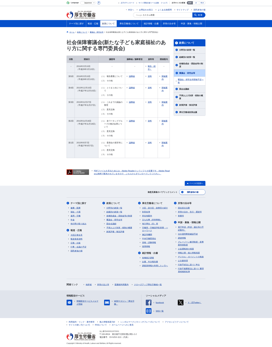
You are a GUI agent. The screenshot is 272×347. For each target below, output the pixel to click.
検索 (200, 15)
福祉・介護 (75, 212)
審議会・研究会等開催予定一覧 (191, 81)
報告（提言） (152, 67)
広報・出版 (75, 243)
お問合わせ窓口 (146, 10)
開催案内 (165, 77)
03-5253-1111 (115, 337)
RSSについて (101, 325)
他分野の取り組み (78, 224)
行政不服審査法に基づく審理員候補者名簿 (191, 270)
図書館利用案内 (121, 284)
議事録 (132, 76)
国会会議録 (184, 89)
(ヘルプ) (164, 3)
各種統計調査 (148, 258)
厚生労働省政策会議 (188, 112)
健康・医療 (75, 208)
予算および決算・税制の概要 (191, 97)
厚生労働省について (152, 203)
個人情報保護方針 (107, 322)
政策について (186, 42)
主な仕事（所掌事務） (152, 220)
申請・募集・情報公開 (189, 222)
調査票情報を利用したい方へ (155, 266)
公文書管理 (183, 261)
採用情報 (146, 246)
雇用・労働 (75, 216)
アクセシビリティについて (177, 322)
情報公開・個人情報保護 (189, 253)
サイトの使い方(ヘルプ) (79, 325)
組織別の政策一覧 (187, 57)
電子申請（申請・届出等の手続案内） (191, 228)
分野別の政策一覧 (187, 50)
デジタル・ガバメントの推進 (191, 257)
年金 (73, 220)
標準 (190, 3)
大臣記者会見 (76, 235)
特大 (202, 3)
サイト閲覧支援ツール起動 (149, 3)
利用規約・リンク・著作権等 (81, 322)
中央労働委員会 (149, 238)
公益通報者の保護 (186, 249)
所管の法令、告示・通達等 (190, 212)
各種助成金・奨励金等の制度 (191, 65)
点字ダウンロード (127, 3)
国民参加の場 (199, 10)
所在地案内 (147, 216)
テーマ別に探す (78, 203)
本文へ (131, 10)
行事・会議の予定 (78, 247)
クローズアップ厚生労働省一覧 (148, 284)
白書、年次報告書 (150, 262)
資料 (150, 76)
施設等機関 (147, 234)
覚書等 (181, 216)
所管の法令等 (185, 203)
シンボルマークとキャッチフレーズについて (140, 322)
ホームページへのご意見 (123, 325)
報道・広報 (76, 230)
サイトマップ (183, 10)
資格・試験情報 (149, 242)
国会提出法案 (184, 208)
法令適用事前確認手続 (188, 234)
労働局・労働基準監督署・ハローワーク (155, 229)
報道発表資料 (76, 239)
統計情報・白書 (150, 253)
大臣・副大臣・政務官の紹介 (155, 208)
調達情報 (182, 238)
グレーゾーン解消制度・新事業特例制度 (191, 243)
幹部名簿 (146, 212)
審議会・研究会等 (187, 73)
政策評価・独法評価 (188, 105)
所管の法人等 (103, 284)
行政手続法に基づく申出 (189, 265)
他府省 (89, 284)
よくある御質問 (165, 10)
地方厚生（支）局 (150, 224)
